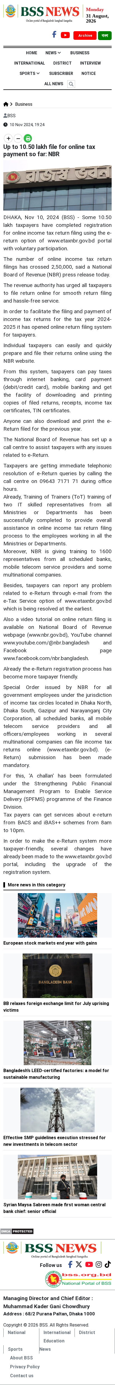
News (50, 53)
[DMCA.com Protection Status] (17, 1231)
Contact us (21, 1375)
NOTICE (89, 73)
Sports (27, 73)
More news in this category (36, 885)
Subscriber (61, 73)
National (16, 1332)
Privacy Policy (25, 1366)
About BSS (21, 1358)
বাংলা (105, 35)
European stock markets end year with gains (50, 943)
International (29, 63)
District (62, 63)
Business (79, 53)
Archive (85, 35)
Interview (90, 63)
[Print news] (27, 138)
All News (53, 84)
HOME (31, 53)
